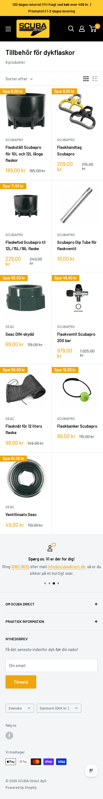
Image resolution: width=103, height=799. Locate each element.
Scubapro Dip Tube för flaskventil (77, 245)
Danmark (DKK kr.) (54, 708)
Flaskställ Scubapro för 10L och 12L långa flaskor (24, 154)
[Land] (82, 29)
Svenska (15, 708)
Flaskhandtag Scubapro (69, 150)
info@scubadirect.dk (66, 566)
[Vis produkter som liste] (95, 78)
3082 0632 (20, 566)
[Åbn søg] (71, 29)
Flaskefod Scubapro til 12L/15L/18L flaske (25, 245)
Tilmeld (21, 681)
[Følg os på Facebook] (9, 735)
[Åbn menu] (8, 29)
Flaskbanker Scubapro (77, 426)
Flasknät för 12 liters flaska (23, 429)
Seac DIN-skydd (19, 334)
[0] (93, 28)
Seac (9, 326)
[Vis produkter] (85, 78)
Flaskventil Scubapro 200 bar (76, 337)
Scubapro (14, 139)
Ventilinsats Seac (21, 514)
